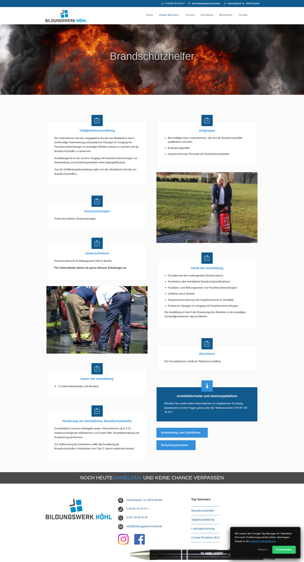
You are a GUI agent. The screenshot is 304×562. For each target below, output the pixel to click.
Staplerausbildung (202, 519)
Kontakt (243, 15)
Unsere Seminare (168, 15)
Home (149, 15)
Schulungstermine (174, 445)
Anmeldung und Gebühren (181, 432)
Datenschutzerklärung (263, 541)
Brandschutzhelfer (152, 56)
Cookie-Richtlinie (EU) (205, 537)
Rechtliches (225, 15)
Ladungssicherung (203, 528)
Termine (190, 15)
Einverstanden (284, 549)
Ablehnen (262, 549)
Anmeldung (207, 15)
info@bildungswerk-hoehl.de (206, 3)
